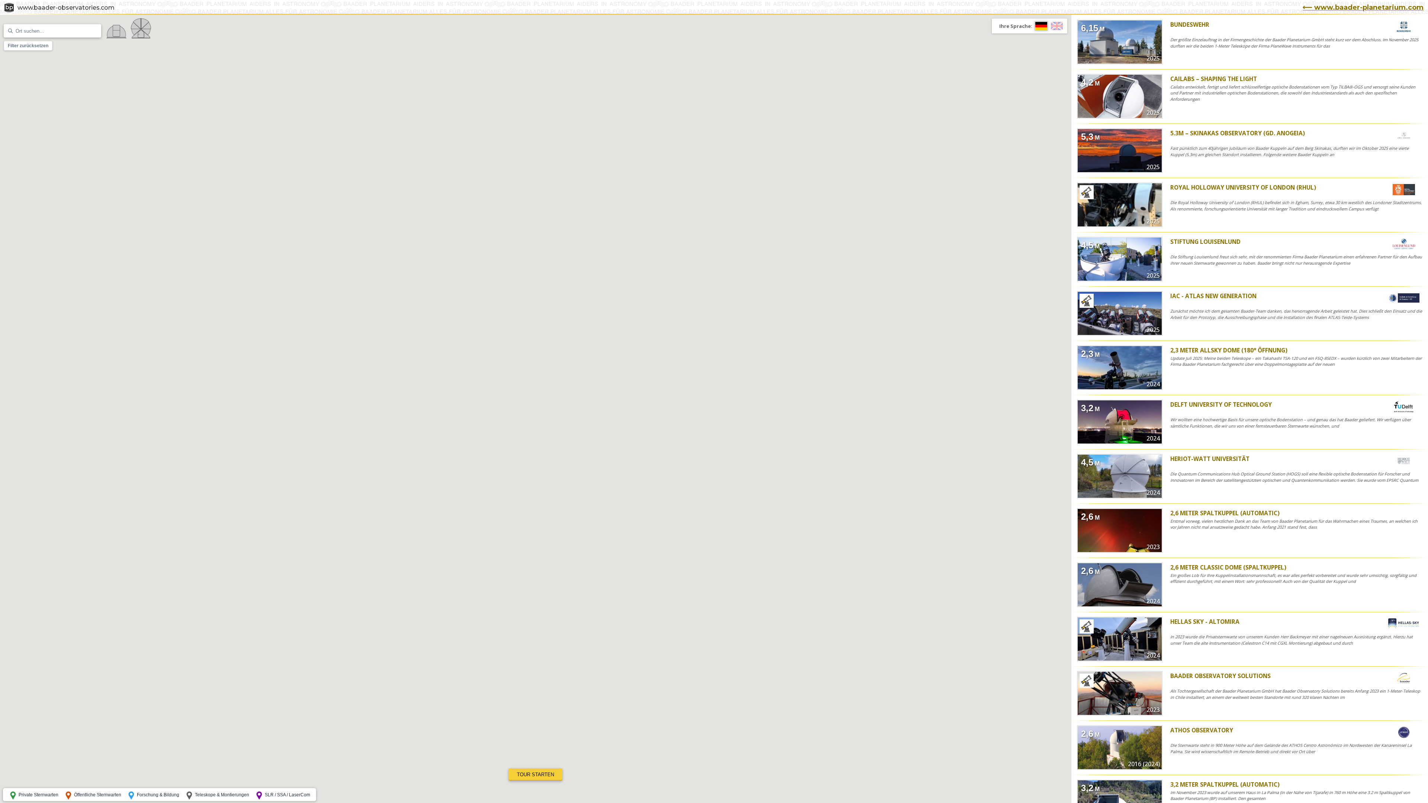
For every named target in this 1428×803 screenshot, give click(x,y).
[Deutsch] (1041, 26)
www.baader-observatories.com (66, 7)
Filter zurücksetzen (28, 45)
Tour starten (535, 774)
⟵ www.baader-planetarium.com (1363, 7)
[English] (1057, 26)
